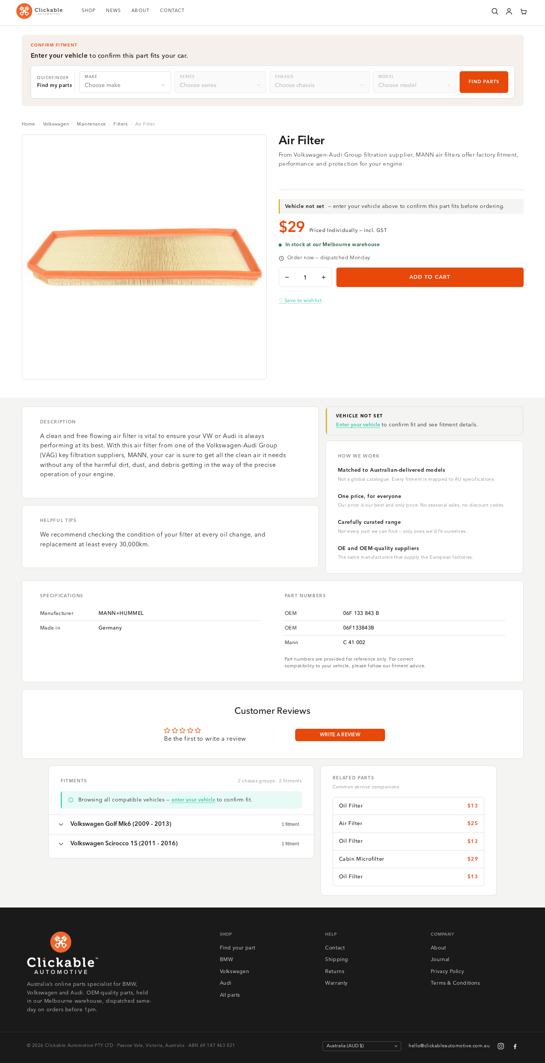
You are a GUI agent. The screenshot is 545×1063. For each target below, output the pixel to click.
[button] (523, 11)
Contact (335, 948)
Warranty (336, 983)
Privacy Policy (447, 971)
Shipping (336, 959)
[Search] (495, 11)
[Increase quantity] (323, 277)
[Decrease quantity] (287, 277)
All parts (230, 995)
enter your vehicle (193, 800)
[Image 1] (141, 368)
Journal (440, 959)
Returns (334, 971)
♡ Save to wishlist (300, 300)
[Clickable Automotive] (39, 11)
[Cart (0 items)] (523, 11)
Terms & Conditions (455, 983)
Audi (225, 983)
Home (28, 124)
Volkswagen (56, 124)
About (438, 948)
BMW (226, 959)
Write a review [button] (340, 735)
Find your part (237, 948)
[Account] (509, 11)
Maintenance (91, 124)
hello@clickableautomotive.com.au (449, 1046)
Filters (120, 124)
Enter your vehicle (358, 425)
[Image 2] (147, 368)
